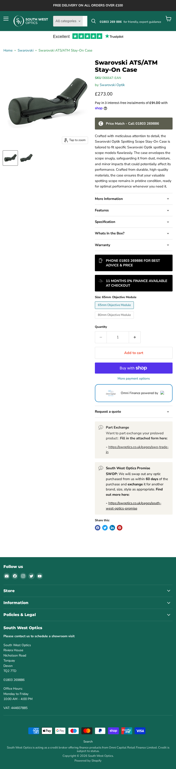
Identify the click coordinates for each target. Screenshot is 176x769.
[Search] (93, 21)
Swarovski (25, 50)
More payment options (134, 378)
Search (88, 742)
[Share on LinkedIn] (112, 527)
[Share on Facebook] (97, 527)
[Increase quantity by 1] (135, 337)
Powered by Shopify (88, 761)
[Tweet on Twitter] (105, 527)
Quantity (101, 327)
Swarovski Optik (112, 85)
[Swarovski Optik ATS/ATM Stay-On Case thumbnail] (10, 158)
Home (8, 50)
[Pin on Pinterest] (119, 527)
